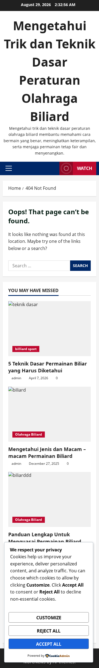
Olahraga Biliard (28, 434)
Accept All (48, 644)
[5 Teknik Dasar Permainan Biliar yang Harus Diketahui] (49, 328)
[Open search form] (53, 168)
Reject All (49, 631)
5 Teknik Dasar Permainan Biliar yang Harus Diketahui (47, 367)
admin (16, 378)
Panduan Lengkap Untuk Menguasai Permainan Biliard (44, 538)
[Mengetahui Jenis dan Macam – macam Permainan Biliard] (49, 414)
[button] (9, 168)
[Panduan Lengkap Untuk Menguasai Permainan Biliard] (49, 499)
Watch (84, 168)
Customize (48, 618)
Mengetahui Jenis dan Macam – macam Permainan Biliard (47, 452)
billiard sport (26, 349)
